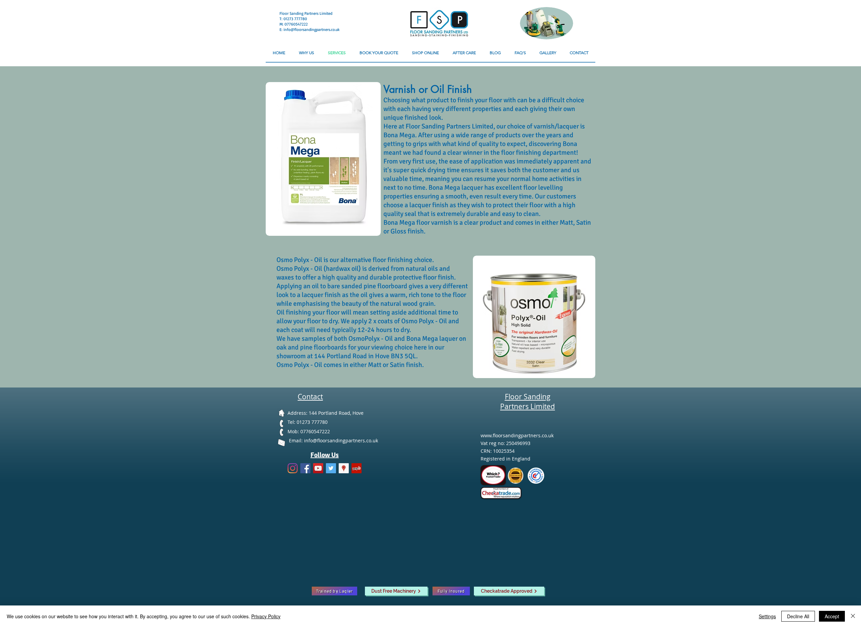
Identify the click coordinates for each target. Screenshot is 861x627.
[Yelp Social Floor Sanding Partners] (356, 468)
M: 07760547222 (293, 24)
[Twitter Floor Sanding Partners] (331, 468)
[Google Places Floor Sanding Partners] (344, 468)
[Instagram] (293, 468)
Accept (832, 616)
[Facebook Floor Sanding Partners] (305, 468)
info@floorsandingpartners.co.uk (312, 29)
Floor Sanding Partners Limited (305, 13)
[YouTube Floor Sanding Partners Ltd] (318, 468)
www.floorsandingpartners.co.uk (517, 435)
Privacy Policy (265, 616)
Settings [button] (767, 616)
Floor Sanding (528, 396)
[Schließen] (853, 616)
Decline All (798, 616)
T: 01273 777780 (293, 18)
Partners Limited (527, 406)
